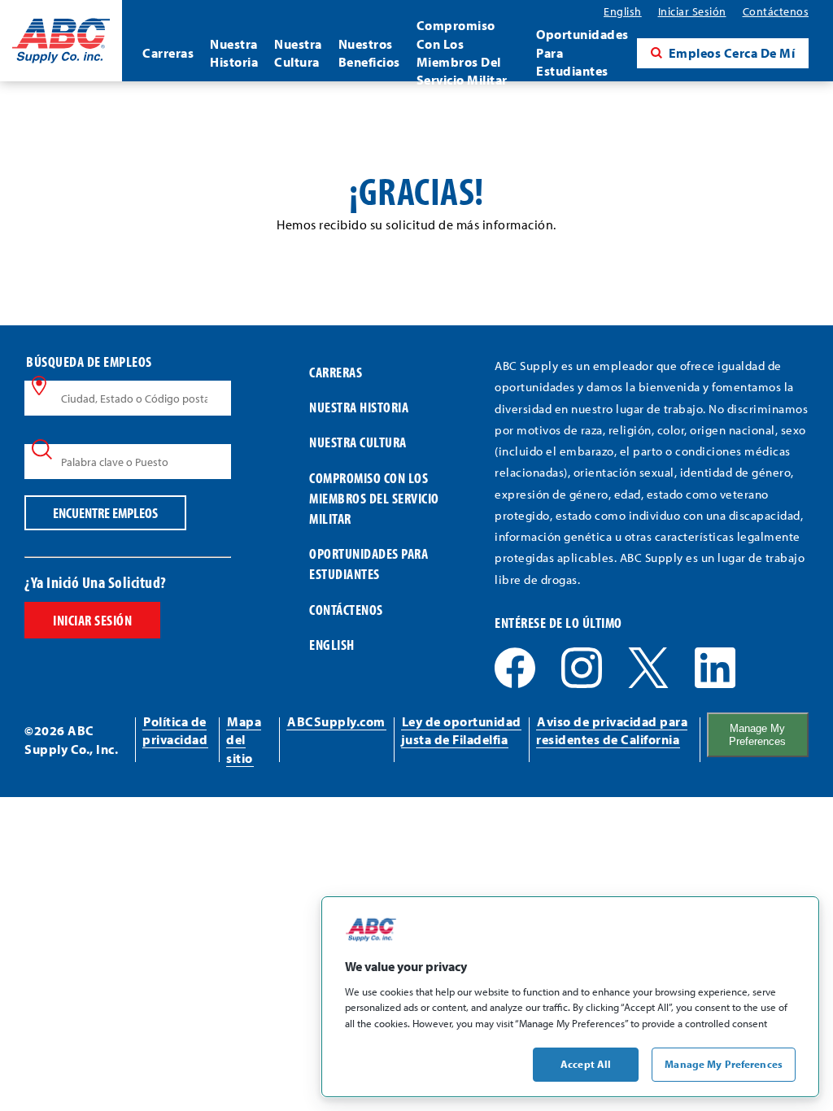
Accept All (585, 1063)
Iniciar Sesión (92, 620)
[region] (570, 996)
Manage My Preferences (757, 734)
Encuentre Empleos (105, 512)
